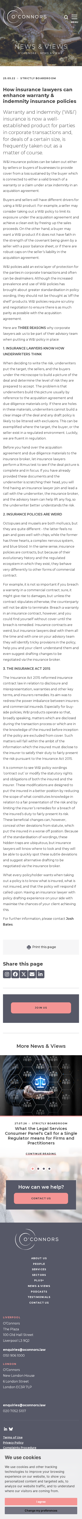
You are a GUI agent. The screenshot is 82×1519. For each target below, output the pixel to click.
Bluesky (10, 1429)
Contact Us (41, 1198)
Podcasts (39, 1291)
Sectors (39, 1274)
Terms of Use (12, 1437)
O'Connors (27, 53)
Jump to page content (41, 2)
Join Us (41, 1007)
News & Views (51, 53)
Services (39, 1269)
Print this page (44, 947)
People (39, 1263)
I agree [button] (41, 1501)
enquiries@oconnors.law (24, 1350)
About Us (39, 1258)
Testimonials (39, 1297)
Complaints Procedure (19, 1447)
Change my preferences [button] (41, 1510)
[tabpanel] (41, 1108)
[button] (66, 17)
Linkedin (5, 1429)
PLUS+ (39, 1280)
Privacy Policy (13, 1442)
